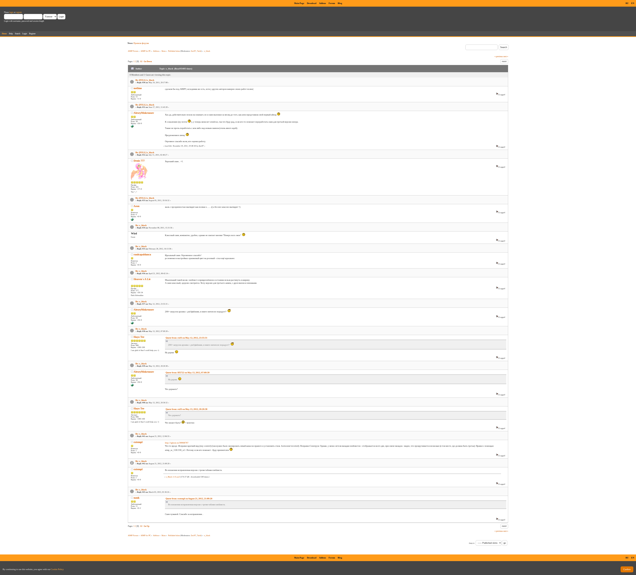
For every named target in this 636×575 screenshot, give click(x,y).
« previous (499, 56)
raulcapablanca (142, 254)
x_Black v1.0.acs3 (173, 477)
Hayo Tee (139, 337)
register (19, 12)
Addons (322, 3)
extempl (138, 442)
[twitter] (132, 127)
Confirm (627, 569)
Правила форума (141, 43)
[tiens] (132, 220)
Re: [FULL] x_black (144, 80)
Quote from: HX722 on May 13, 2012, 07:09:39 (188, 372)
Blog (340, 3)
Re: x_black (141, 225)
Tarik (199, 51)
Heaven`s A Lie (142, 279)
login (11, 12)
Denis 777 (139, 160)
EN (632, 3)
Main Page (299, 3)
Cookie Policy (57, 569)
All (141, 61)
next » (505, 56)
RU (627, 3)
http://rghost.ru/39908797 (176, 443)
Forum (332, 3)
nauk (136, 497)
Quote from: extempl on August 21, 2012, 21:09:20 (189, 498)
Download (311, 3)
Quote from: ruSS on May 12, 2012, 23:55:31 (186, 338)
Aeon (136, 206)
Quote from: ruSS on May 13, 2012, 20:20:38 (186, 409)
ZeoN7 (193, 51)
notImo (138, 88)
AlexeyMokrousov (143, 112)
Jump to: (472, 543)
